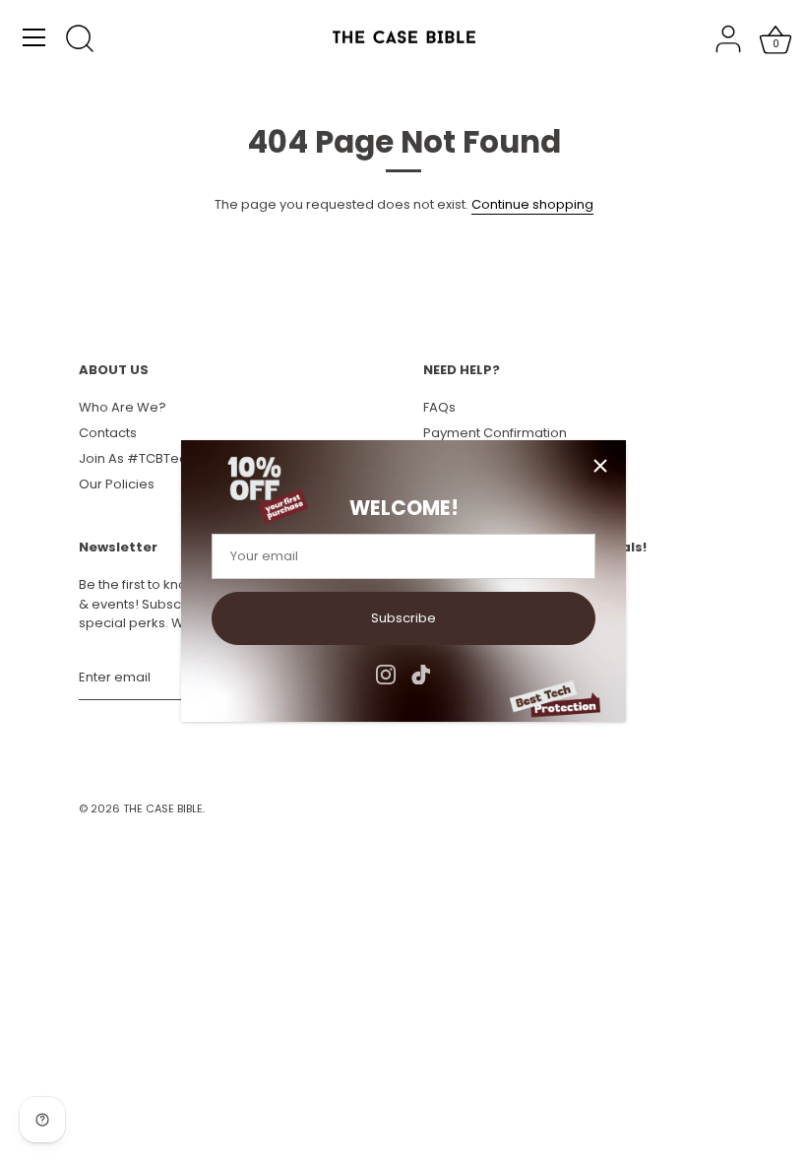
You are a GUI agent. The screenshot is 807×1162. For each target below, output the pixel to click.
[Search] (79, 40)
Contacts (108, 432)
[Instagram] (386, 674)
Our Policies (117, 484)
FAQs (439, 407)
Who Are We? (122, 407)
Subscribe (403, 618)
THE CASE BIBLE (163, 808)
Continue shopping (532, 204)
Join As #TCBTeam (140, 458)
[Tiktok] (421, 674)
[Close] (600, 465)
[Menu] (34, 37)
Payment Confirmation (495, 432)
